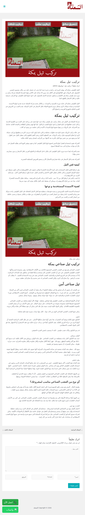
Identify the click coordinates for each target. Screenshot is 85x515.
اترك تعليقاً (76, 86)
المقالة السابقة (77, 430)
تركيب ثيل (68, 86)
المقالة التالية (7, 430)
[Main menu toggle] (4, 6)
